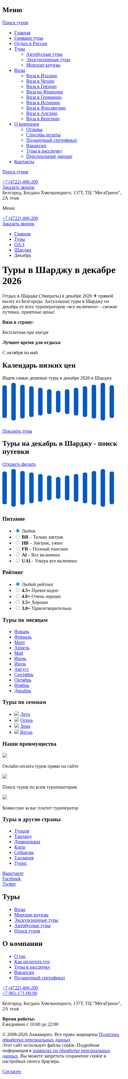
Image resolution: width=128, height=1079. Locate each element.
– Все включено (41, 554)
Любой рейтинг (38, 584)
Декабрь (22, 690)
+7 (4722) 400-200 (20, 181)
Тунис (20, 863)
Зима (25, 726)
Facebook (11, 878)
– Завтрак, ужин (42, 542)
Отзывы (34, 129)
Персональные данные (49, 156)
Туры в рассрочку (44, 150)
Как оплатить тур (32, 961)
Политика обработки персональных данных (60, 1037)
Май (18, 653)
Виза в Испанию (43, 102)
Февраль (23, 636)
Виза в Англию (41, 113)
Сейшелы (24, 852)
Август (21, 669)
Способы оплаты (43, 134)
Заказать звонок (18, 187)
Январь (21, 631)
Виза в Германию (44, 97)
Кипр (19, 847)
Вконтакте (13, 873)
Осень (26, 720)
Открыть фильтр (19, 464)
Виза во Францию (44, 91)
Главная (22, 32)
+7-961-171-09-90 (19, 993)
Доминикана (27, 841)
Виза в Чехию (40, 81)
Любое (28, 531)
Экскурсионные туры (48, 59)
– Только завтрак (42, 537)
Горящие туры (28, 38)
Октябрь (22, 679)
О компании (26, 124)
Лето (25, 714)
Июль (20, 663)
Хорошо (35, 602)
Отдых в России (30, 43)
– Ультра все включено (49, 560)
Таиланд (23, 836)
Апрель (21, 647)
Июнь (20, 658)
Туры (19, 48)
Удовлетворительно (46, 608)
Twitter (9, 884)
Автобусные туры (44, 54)
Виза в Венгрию (43, 118)
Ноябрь (21, 685)
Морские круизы (43, 64)
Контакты (24, 161)
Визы (19, 70)
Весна (26, 732)
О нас (20, 956)
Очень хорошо (41, 596)
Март (19, 642)
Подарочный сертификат (51, 140)
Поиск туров (27, 930)
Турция (21, 830)
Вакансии (36, 145)
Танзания (23, 857)
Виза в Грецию (41, 86)
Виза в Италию (41, 75)
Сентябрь (23, 674)
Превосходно (40, 590)
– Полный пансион (45, 548)
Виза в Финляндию (46, 107)
